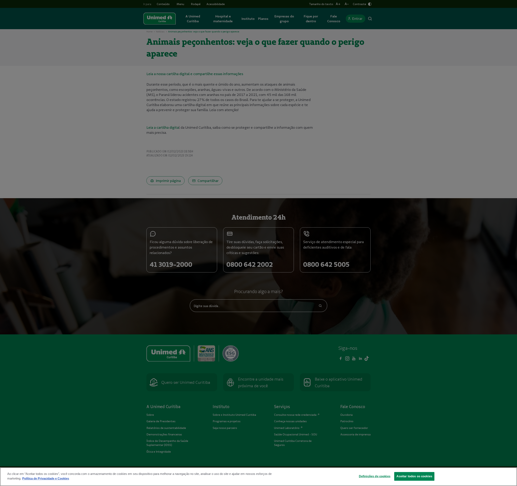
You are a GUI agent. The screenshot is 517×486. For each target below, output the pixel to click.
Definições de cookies (374, 476)
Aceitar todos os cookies (414, 476)
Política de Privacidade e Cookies (45, 478)
